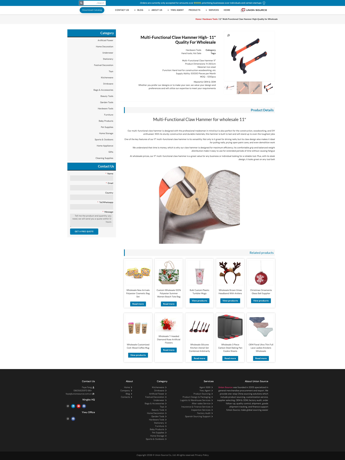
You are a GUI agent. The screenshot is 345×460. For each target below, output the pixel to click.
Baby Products (106, 121)
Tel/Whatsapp (106, 202)
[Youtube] (79, 406)
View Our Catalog (180, 68)
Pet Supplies (107, 127)
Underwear (107, 52)
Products (194, 10)
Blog (140, 10)
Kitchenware (107, 77)
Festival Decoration (103, 65)
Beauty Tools (107, 96)
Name (110, 174)
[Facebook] (84, 406)
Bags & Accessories (103, 90)
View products (261, 300)
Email (110, 183)
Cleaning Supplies (104, 158)
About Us (156, 10)
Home (227, 10)
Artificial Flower (105, 40)
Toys (111, 71)
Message (108, 212)
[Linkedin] (73, 406)
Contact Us (122, 10)
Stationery (108, 59)
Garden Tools (106, 102)
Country (109, 193)
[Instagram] (68, 406)
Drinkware (108, 83)
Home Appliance (105, 145)
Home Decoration (104, 46)
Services (214, 10)
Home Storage (106, 133)
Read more (169, 303)
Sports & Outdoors (104, 139)
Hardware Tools (105, 108)
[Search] (81, 3)
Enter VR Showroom (114, 68)
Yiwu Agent (177, 10)
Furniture (108, 114)
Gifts (110, 152)
